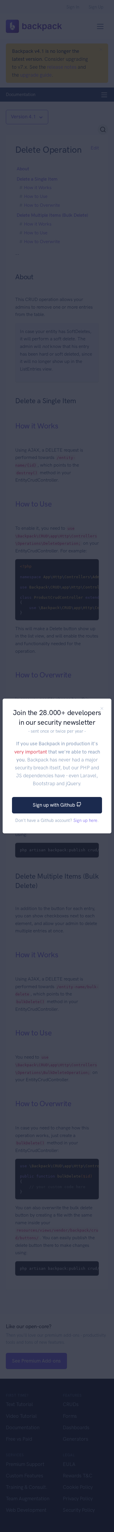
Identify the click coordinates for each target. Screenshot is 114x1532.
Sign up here (85, 820)
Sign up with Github (54, 805)
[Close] (101, 708)
